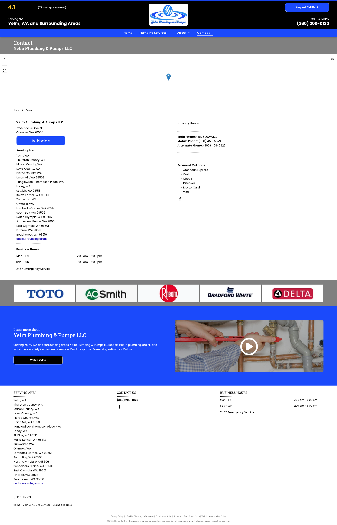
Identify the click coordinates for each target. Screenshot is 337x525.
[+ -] (168, 80)
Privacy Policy (117, 516)
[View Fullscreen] (4, 70)
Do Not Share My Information (140, 516)
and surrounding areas (31, 239)
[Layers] (332, 58)
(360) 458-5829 (210, 141)
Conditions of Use (164, 516)
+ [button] (4, 58)
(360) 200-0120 (313, 23)
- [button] (4, 63)
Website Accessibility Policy (213, 516)
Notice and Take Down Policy (186, 516)
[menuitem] (128, 33)
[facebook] (180, 200)
